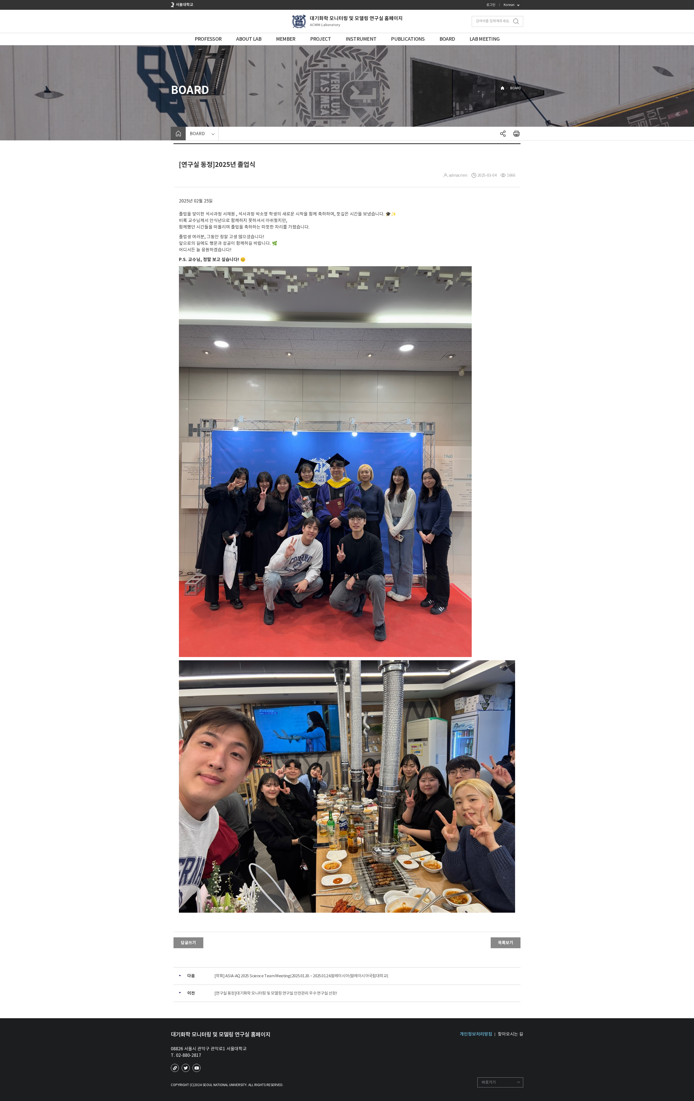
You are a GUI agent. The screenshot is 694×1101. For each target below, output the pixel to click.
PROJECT (320, 39)
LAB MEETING (484, 39)
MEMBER (285, 39)
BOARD (447, 39)
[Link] (175, 1068)
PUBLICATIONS (408, 39)
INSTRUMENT (361, 39)
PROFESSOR (208, 39)
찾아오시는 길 (510, 1034)
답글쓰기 (188, 942)
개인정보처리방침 (476, 1034)
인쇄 (516, 133)
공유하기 (503, 133)
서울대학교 (184, 4)
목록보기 (505, 942)
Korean (509, 5)
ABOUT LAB (248, 39)
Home (502, 88)
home (178, 133)
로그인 (490, 5)
